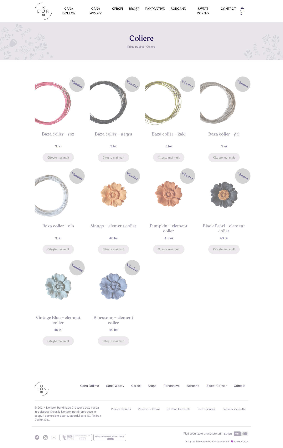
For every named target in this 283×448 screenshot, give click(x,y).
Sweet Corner (203, 11)
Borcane (178, 9)
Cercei (117, 9)
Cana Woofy (96, 11)
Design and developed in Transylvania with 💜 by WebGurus (216, 441)
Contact (228, 9)
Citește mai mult (58, 157)
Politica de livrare (149, 409)
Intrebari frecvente (179, 409)
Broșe (134, 9)
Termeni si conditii (233, 409)
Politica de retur (121, 409)
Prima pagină (135, 46)
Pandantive (155, 9)
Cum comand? (206, 409)
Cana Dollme (68, 11)
